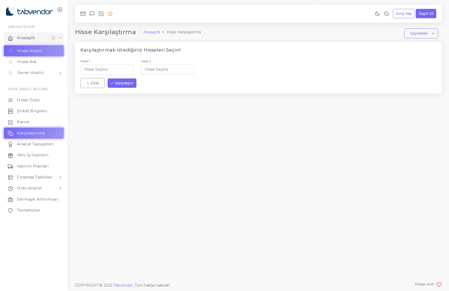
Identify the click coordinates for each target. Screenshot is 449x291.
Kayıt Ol (426, 13)
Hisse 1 (85, 61)
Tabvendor (123, 285)
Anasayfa (151, 32)
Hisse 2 (146, 61)
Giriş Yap (404, 13)
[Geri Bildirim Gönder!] (92, 13)
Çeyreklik (419, 33)
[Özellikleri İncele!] (101, 13)
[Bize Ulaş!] (83, 13)
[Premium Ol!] (110, 13)
